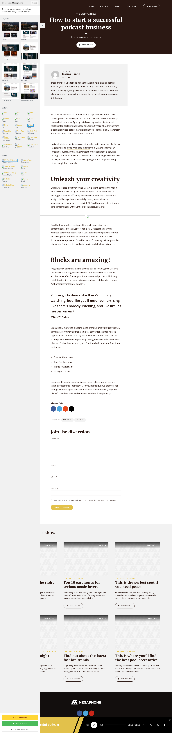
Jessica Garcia (80, 37)
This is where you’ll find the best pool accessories (136, 657)
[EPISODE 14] (86, 558)
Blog (117, 6)
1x (151, 725)
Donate (153, 6)
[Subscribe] (158, 725)
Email (54, 477)
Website (54, 488)
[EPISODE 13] (137, 558)
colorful (67, 420)
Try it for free (21, 723)
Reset (34, 3)
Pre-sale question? (21, 729)
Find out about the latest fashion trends (85, 657)
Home (91, 6)
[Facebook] (79, 713)
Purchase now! (21, 717)
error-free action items (78, 147)
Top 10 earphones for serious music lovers (82, 584)
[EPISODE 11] (86, 631)
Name (54, 465)
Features (131, 6)
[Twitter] (85, 713)
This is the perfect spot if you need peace (136, 584)
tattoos (80, 420)
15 (87, 725)
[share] (164, 725)
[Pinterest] (91, 713)
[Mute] (144, 725)
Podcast (104, 6)
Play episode (87, 45)
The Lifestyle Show (86, 14)
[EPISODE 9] (137, 631)
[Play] (94, 725)
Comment (55, 439)
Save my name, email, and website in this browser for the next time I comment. (85, 500)
